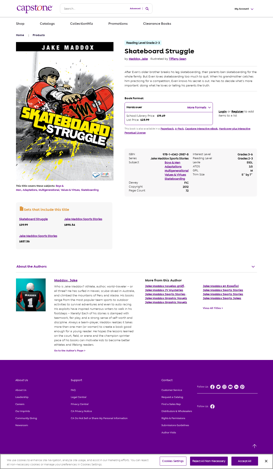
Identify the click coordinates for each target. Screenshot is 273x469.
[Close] (266, 461)
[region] (136, 461)
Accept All (244, 461)
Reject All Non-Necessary (208, 461)
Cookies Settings (173, 461)
